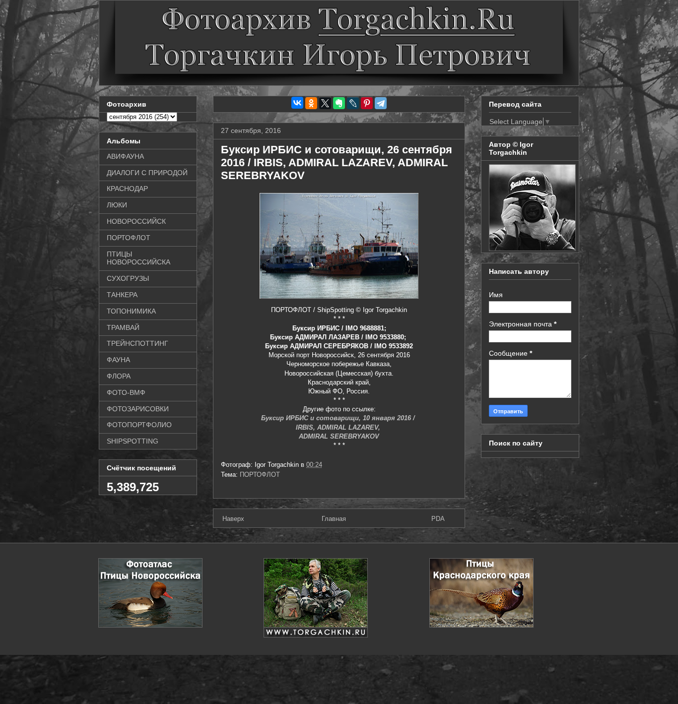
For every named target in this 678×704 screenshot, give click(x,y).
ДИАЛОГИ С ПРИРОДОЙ (147, 173)
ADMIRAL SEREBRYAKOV (339, 436)
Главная (334, 518)
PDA (438, 518)
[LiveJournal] (353, 103)
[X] (325, 103)
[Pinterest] (367, 103)
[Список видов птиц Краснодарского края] (481, 625)
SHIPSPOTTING (132, 441)
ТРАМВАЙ (123, 327)
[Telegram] (381, 103)
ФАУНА (118, 360)
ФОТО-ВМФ (126, 392)
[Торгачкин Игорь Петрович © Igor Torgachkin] (532, 249)
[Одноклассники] (311, 103)
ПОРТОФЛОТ (260, 474)
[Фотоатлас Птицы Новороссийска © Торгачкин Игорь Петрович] (150, 625)
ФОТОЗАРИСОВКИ (138, 409)
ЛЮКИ (117, 205)
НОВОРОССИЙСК (136, 221)
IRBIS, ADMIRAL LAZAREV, (339, 427)
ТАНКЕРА (122, 295)
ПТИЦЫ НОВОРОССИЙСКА (138, 258)
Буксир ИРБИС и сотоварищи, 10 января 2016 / (339, 418)
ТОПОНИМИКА (131, 311)
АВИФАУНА (125, 156)
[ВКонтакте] (297, 103)
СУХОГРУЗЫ (128, 278)
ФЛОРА (119, 376)
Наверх (233, 518)
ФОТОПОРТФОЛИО (139, 425)
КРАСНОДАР (127, 188)
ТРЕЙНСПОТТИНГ (137, 343)
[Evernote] (339, 103)
